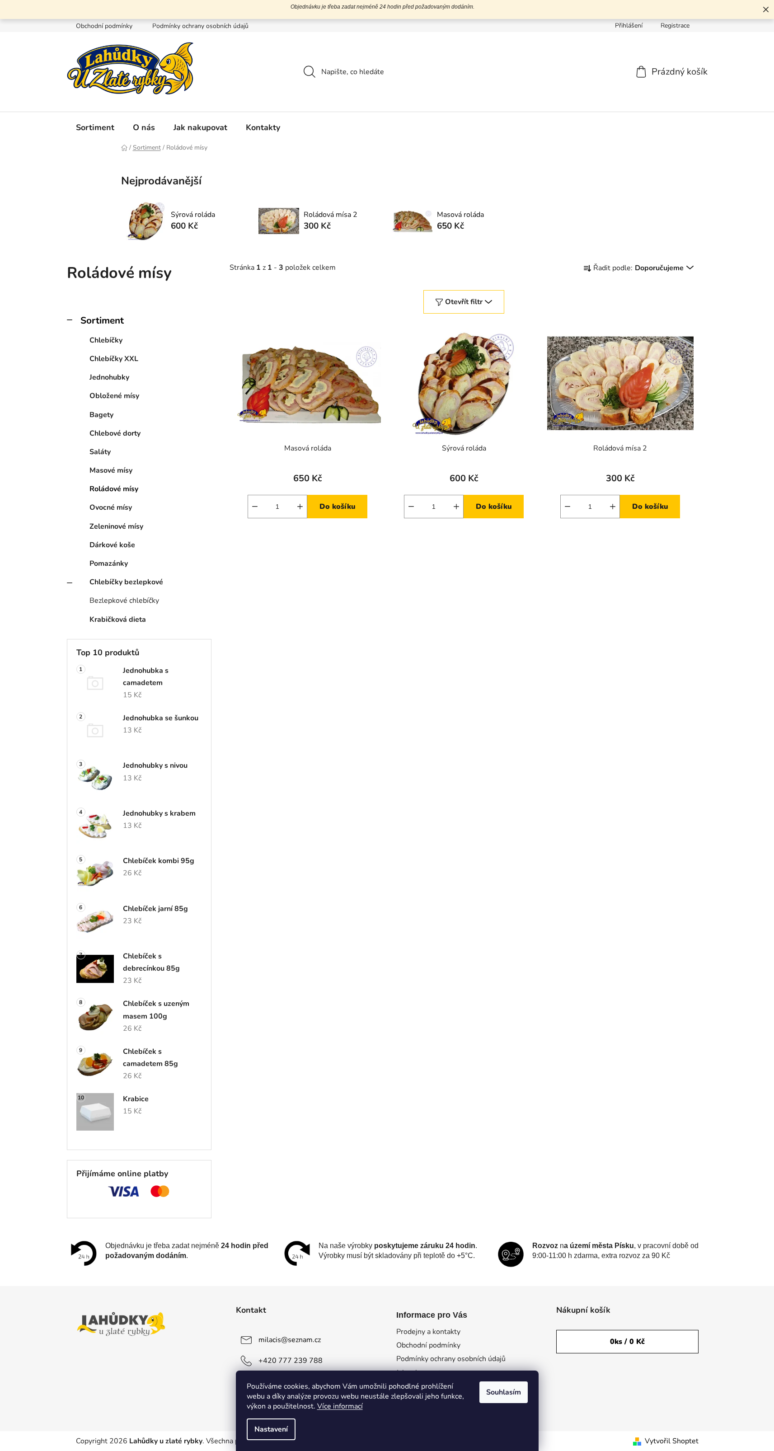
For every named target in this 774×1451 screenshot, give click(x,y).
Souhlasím (503, 1392)
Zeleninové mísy (116, 526)
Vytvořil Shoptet (672, 1441)
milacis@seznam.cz (289, 1340)
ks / (627, 1342)
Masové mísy (110, 470)
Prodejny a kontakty (428, 1332)
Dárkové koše (112, 545)
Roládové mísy (113, 489)
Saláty (100, 452)
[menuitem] (95, 127)
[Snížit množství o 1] (255, 506)
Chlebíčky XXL (113, 359)
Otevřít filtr (464, 302)
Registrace (675, 25)
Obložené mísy (114, 396)
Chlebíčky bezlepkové (126, 582)
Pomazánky (108, 563)
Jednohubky (109, 377)
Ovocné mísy (110, 507)
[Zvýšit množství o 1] (300, 506)
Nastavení (271, 1429)
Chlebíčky (105, 340)
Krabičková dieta (117, 620)
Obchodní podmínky (104, 26)
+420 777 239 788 (290, 1361)
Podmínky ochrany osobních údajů (200, 26)
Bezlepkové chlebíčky (124, 601)
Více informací (340, 1406)
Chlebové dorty (115, 433)
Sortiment (102, 320)
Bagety (101, 415)
